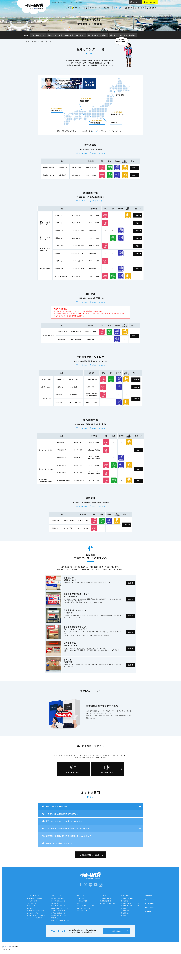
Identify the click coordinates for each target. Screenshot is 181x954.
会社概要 (30, 908)
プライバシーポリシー (34, 913)
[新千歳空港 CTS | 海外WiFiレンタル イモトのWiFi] (121, 95)
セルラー (79, 903)
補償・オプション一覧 (84, 908)
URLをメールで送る (98, 153)
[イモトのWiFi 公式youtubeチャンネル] (95, 884)
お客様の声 (148, 895)
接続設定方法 (55, 903)
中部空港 (112, 35)
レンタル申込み (150, 2)
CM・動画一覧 (31, 903)
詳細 (134, 167)
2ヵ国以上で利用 (82, 901)
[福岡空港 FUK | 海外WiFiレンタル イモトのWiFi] (57, 110)
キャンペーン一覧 (82, 910)
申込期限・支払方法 (57, 898)
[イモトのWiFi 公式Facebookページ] (80, 884)
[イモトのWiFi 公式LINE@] (90, 884)
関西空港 (122, 35)
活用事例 (103, 895)
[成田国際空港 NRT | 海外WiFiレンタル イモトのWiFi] (117, 112)
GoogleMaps (83, 153)
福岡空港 (132, 35)
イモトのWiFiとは (33, 895)
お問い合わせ (149, 907)
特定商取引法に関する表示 (35, 910)
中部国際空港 (125, 910)
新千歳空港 (68, 35)
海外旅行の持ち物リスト (107, 903)
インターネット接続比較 (34, 898)
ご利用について (56, 895)
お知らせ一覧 (31, 905)
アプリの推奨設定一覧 (58, 913)
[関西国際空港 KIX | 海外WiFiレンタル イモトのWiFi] (86, 100)
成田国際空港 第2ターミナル (130, 905)
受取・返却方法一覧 (37, 35)
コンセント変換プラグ (58, 910)
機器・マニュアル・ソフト (59, 905)
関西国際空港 (125, 913)
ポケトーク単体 (85, 905)
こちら (94, 131)
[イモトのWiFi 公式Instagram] (100, 884)
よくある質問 (149, 903)
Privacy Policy (36, 915)
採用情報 (148, 911)
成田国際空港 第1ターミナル (130, 903)
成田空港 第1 (80, 35)
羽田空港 (103, 35)
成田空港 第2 (92, 35)
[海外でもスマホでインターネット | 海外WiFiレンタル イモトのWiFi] (33, 7)
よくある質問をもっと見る (90, 855)
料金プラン (80, 895)
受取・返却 (33, 41)
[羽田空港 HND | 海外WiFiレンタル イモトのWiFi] (116, 122)
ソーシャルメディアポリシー (36, 918)
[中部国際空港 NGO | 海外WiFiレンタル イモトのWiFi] (97, 121)
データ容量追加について (58, 915)
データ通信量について (58, 901)
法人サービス (149, 899)
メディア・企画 (32, 901)
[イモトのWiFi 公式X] (85, 884)
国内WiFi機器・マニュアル (59, 908)
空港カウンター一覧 (54, 35)
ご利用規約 (54, 918)
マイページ (136, 2)
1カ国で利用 (80, 898)
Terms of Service (61, 920)
